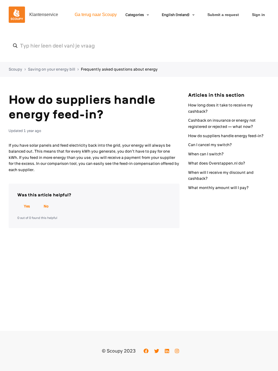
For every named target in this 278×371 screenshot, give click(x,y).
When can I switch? (206, 154)
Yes (27, 206)
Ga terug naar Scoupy (96, 14)
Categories (135, 14)
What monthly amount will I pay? (218, 187)
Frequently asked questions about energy (119, 69)
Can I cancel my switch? (210, 144)
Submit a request (223, 14)
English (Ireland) (176, 14)
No (46, 206)
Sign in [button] (258, 14)
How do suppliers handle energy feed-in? (226, 135)
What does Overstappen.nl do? (216, 163)
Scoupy (15, 69)
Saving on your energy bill (51, 69)
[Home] (17, 15)
